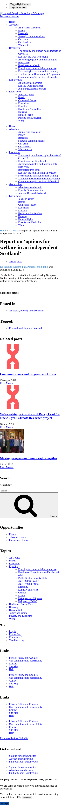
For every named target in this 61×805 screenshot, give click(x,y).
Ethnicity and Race (28, 589)
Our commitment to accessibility (25, 660)
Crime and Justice (27, 100)
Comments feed (17, 637)
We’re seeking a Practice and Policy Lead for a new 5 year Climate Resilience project (30, 416)
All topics (14, 230)
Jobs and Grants (17, 537)
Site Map (13, 666)
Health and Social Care (30, 109)
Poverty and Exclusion (29, 117)
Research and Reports (20, 328)
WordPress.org (16, 640)
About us (14, 24)
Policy (21, 30)
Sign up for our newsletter (22, 755)
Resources (14, 48)
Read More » (7, 383)
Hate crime (23, 62)
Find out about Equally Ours (23, 761)
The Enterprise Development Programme (39, 74)
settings (27, 797)
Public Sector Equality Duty (32, 578)
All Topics (14, 557)
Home (12, 21)
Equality (22, 106)
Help (11, 669)
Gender (22, 592)
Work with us (25, 45)
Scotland (37, 328)
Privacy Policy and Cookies (23, 657)
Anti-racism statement (29, 27)
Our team (23, 39)
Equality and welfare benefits (33, 56)
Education (23, 103)
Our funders (24, 42)
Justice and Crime (18, 613)
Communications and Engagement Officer (28, 374)
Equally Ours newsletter (30, 85)
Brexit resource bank (29, 65)
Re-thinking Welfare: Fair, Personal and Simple (24, 266)
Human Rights (25, 114)
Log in (12, 631)
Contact (13, 663)
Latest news (15, 91)
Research (23, 33)
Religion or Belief (27, 601)
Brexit (21, 97)
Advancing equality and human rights (37, 59)
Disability (23, 586)
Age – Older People (28, 581)
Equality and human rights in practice (37, 68)
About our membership (30, 82)
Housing (22, 112)
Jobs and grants (26, 94)
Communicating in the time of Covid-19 (38, 77)
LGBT (21, 595)
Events (12, 534)
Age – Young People (29, 583)
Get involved (15, 80)
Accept (4, 803)
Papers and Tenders (19, 540)
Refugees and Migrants (30, 598)
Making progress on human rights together (28, 458)
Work (21, 120)
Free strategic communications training (38, 71)
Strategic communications (31, 36)
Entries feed (15, 634)
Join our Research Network (32, 88)
